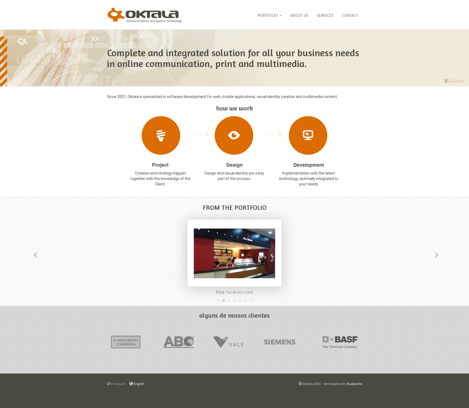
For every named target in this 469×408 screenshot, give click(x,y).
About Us (299, 15)
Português (118, 384)
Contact (349, 15)
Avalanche (354, 384)
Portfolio (268, 15)
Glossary (456, 81)
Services (325, 15)
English (138, 384)
